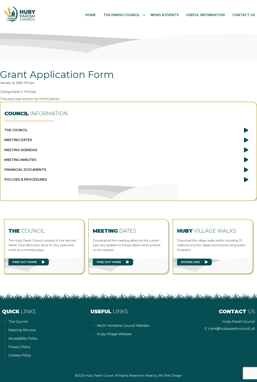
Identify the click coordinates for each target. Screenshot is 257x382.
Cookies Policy (19, 355)
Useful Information (205, 15)
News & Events (165, 15)
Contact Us (244, 15)
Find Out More (24, 262)
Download (190, 262)
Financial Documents (25, 170)
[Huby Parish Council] (19, 21)
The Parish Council (121, 15)
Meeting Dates (18, 140)
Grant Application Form (57, 74)
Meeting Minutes (20, 160)
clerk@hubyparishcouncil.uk (231, 329)
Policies (30, 92)
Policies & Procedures (25, 179)
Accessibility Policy (23, 338)
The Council (16, 130)
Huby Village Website (114, 334)
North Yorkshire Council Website (123, 326)
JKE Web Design (170, 375)
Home (90, 15)
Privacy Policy (19, 347)
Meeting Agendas (20, 150)
